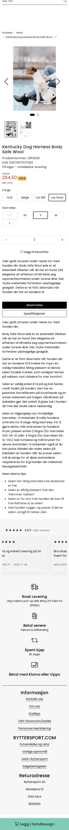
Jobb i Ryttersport (34, 759)
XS (25, 215)
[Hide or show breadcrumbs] (55, 37)
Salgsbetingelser (34, 766)
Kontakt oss (34, 699)
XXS (9, 215)
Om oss (34, 706)
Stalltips (34, 714)
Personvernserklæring (34, 728)
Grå (9, 197)
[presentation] (7, 81)
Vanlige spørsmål (34, 751)
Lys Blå (40, 197)
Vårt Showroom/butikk (34, 721)
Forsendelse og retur (35, 744)
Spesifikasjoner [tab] (34, 313)
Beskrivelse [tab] (34, 305)
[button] (32, 115)
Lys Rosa (57, 197)
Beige (25, 197)
